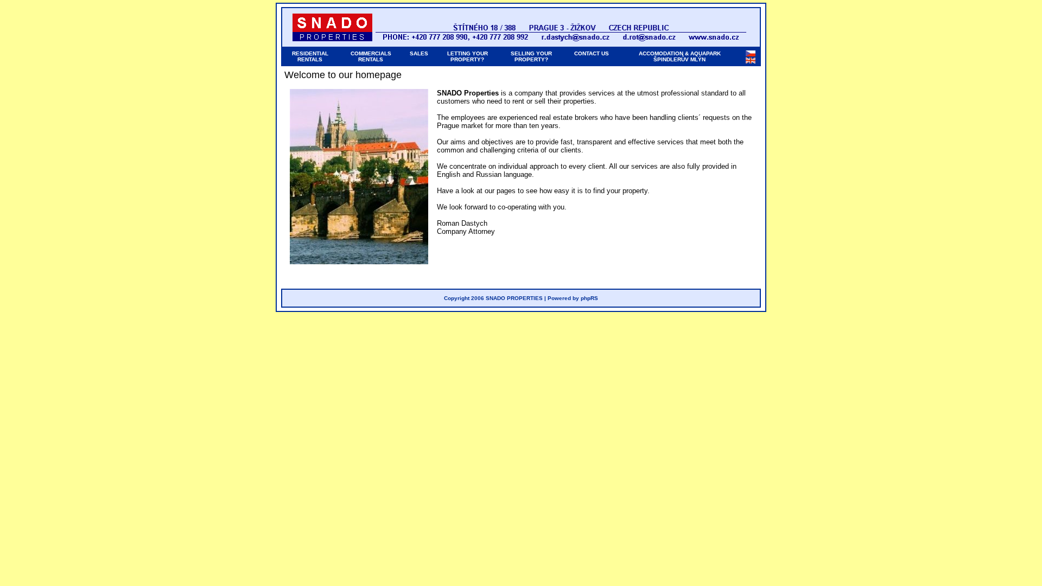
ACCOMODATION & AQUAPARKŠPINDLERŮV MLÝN (680, 56)
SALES (419, 53)
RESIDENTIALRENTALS (310, 56)
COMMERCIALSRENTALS (371, 56)
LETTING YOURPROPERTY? (467, 56)
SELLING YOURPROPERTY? (531, 56)
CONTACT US (591, 53)
